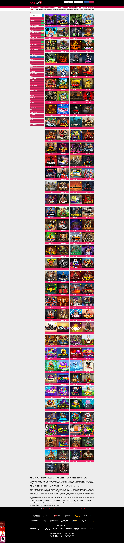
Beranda (32, 7)
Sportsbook (56, 7)
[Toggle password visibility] (82, 2)
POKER (72, 7)
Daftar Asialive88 (37, 501)
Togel (67, 7)
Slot (44, 7)
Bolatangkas (84, 7)
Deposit (78, 7)
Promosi (91, 7)
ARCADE (49, 7)
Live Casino (38, 7)
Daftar (91, 2)
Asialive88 (32, 479)
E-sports (62, 7)
